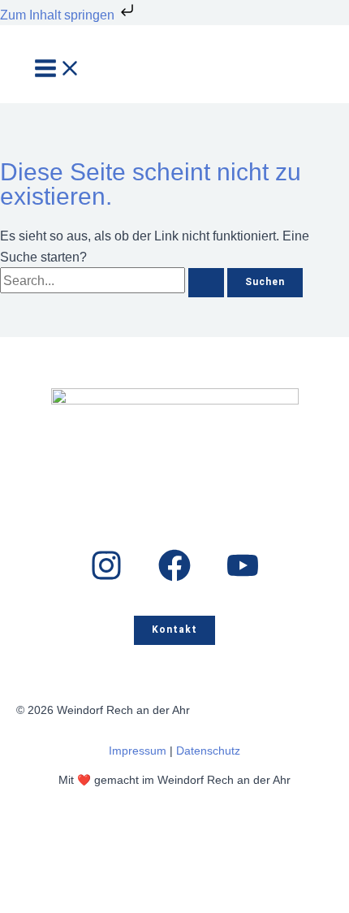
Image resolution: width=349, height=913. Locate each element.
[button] (174, 630)
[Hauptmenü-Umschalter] (57, 69)
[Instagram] (106, 576)
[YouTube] (242, 576)
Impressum (137, 751)
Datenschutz (208, 751)
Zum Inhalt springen (59, 14)
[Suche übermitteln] (206, 282)
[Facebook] (174, 576)
